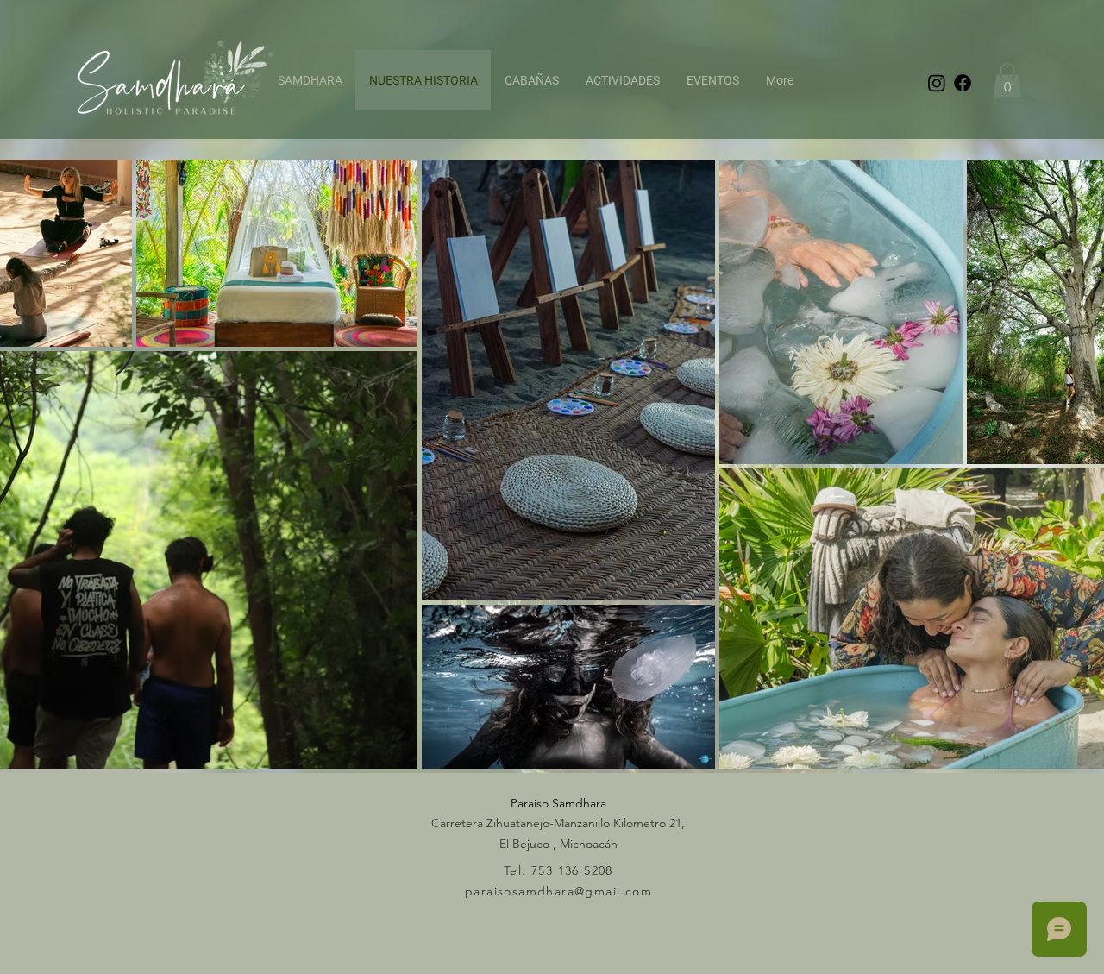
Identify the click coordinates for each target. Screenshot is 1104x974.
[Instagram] (936, 83)
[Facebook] (962, 83)
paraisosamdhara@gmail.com (558, 891)
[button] (1007, 80)
